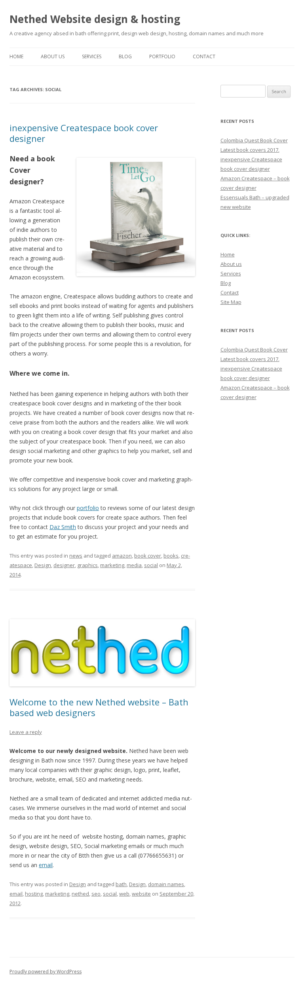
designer (64, 565)
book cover (147, 555)
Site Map (230, 302)
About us (231, 264)
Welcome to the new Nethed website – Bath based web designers (99, 707)
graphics (87, 565)
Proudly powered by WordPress (46, 971)
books (171, 555)
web (124, 893)
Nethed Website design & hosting (95, 19)
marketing (112, 565)
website (141, 893)
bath (121, 884)
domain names (166, 884)
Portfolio (162, 56)
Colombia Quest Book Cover (254, 140)
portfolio (88, 508)
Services (91, 56)
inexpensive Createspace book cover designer (84, 133)
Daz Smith (62, 527)
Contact (204, 56)
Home (16, 56)
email (46, 865)
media (134, 565)
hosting (34, 893)
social (151, 565)
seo (96, 893)
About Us (53, 56)
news (75, 555)
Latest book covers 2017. (249, 149)
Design (42, 565)
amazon (122, 555)
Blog (125, 56)
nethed (80, 893)
